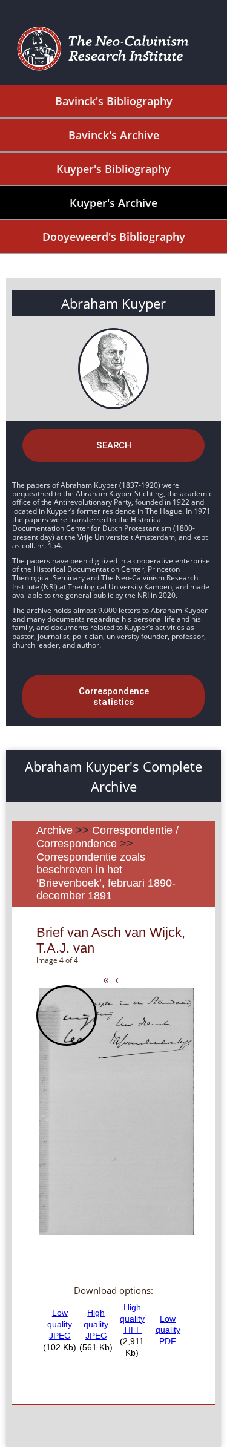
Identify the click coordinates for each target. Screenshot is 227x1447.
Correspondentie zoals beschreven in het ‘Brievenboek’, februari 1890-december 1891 (106, 876)
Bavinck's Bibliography (114, 101)
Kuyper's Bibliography (113, 169)
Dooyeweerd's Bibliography (113, 236)
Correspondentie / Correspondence (107, 837)
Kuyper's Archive (113, 202)
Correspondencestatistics (114, 696)
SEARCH (113, 445)
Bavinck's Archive (113, 135)
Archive (54, 830)
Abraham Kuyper (113, 303)
